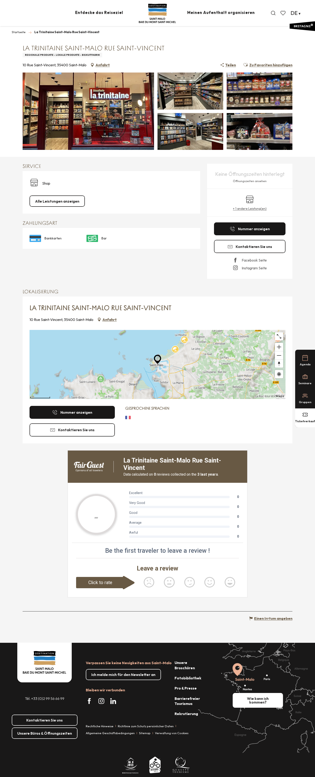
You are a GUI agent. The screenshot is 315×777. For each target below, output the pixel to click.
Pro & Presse (186, 688)
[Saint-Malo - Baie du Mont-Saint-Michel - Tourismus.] (157, 13)
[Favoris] (283, 13)
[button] (273, 13)
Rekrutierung (186, 713)
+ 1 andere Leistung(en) (250, 209)
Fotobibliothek (188, 678)
